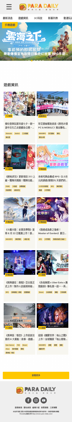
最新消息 (8, 18)
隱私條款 (27, 407)
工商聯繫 (53, 407)
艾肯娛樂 (63, 292)
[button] (29, 60)
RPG (52, 186)
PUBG (8, 186)
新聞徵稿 (44, 407)
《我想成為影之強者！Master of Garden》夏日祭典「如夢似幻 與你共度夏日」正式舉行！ (53, 231)
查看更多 (36, 375)
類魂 (22, 349)
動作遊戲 (15, 349)
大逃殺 (15, 186)
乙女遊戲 (25, 133)
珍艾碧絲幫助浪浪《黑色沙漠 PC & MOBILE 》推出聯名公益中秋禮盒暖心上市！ (53, 125)
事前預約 (59, 186)
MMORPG (42, 133)
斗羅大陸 (26, 239)
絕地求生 (17, 190)
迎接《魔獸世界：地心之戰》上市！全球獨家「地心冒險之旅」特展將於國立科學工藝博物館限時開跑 (53, 337)
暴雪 (55, 345)
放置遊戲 (27, 292)
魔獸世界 (42, 349)
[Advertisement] (36, 71)
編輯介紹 (36, 407)
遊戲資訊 (23, 18)
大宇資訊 (47, 190)
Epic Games (10, 345)
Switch (17, 133)
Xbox (7, 349)
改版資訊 (8, 190)
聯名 (58, 133)
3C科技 (38, 18)
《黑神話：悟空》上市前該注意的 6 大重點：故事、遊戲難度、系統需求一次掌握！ (20, 337)
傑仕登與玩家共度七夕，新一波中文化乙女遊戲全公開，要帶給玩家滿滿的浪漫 (20, 125)
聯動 (56, 292)
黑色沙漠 (42, 137)
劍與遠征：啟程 (16, 292)
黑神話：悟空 (10, 353)
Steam (41, 292)
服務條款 (18, 407)
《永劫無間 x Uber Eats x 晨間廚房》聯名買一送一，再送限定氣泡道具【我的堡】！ (53, 284)
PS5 (18, 345)
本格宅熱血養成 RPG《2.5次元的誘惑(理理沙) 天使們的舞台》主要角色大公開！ (53, 178)
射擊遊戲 (22, 186)
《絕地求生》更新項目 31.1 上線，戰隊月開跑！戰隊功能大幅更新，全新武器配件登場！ (20, 178)
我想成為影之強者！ (59, 239)
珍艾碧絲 (51, 133)
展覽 (49, 345)
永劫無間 (49, 292)
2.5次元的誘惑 (43, 186)
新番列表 (53, 18)
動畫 (40, 190)
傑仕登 (8, 137)
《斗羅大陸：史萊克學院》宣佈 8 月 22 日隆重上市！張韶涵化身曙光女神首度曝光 (20, 231)
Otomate (9, 133)
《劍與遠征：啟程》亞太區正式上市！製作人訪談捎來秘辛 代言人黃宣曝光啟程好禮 (20, 284)
